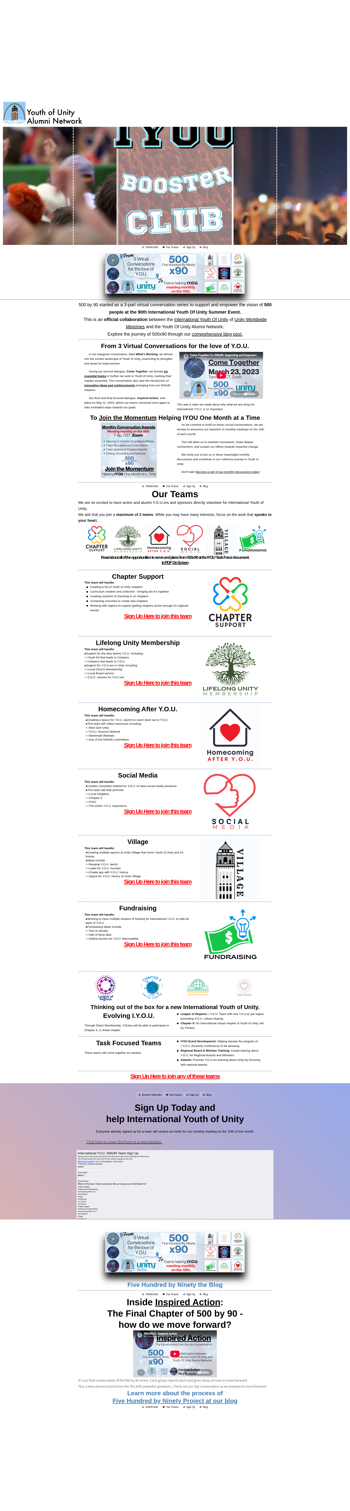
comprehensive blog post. (217, 334)
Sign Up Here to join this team (157, 616)
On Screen (180, 562)
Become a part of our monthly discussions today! (228, 471)
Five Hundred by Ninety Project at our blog (175, 1400)
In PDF (167, 562)
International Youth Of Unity (201, 319)
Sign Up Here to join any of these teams (175, 1076)
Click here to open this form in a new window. (124, 1141)
